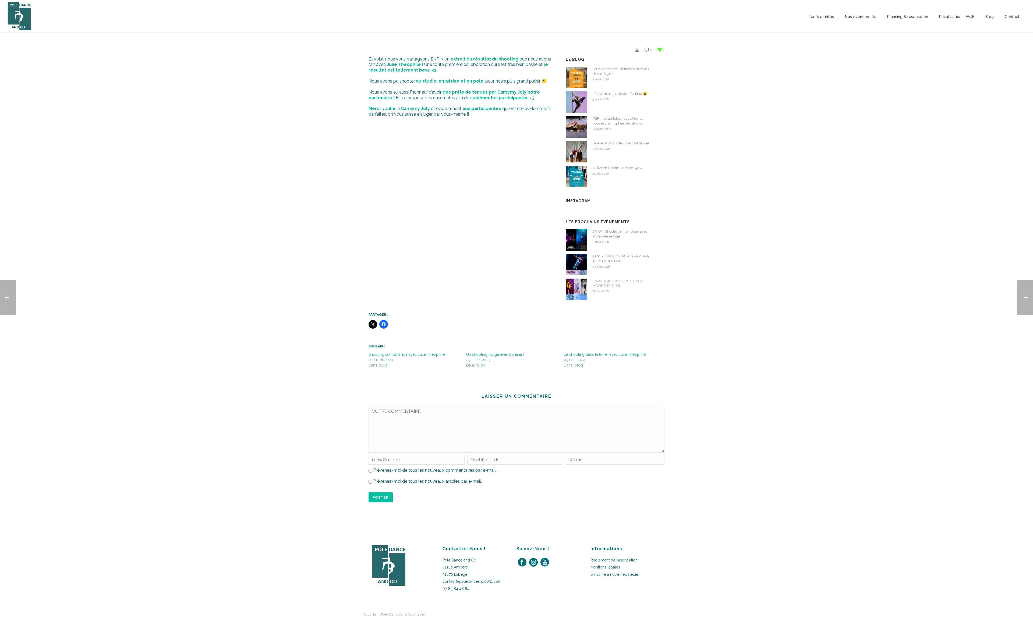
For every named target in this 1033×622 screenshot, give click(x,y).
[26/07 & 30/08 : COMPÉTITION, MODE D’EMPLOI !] (576, 289)
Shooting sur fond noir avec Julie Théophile (407, 354)
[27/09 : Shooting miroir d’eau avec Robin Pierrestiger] (576, 240)
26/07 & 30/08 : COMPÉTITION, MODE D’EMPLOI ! (618, 283)
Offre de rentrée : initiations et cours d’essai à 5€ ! (621, 71)
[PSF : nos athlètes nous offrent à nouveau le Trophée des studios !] (576, 127)
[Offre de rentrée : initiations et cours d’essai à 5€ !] (576, 77)
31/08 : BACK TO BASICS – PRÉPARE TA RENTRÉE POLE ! (622, 258)
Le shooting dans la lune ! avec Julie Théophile (605, 354)
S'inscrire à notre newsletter (614, 574)
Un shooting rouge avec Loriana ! (495, 354)
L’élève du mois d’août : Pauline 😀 (620, 94)
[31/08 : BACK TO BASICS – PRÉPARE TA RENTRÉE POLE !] (576, 264)
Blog (989, 17)
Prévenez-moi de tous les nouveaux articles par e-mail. (427, 481)
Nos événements (860, 17)
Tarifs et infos (821, 17)
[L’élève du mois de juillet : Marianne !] (576, 151)
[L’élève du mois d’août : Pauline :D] (576, 102)
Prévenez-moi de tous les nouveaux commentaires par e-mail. (434, 470)
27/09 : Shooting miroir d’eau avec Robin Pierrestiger (620, 233)
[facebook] (522, 562)
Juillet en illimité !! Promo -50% (617, 168)
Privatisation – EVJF (956, 17)
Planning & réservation (907, 17)
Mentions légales (605, 567)
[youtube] (544, 562)
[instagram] (533, 562)
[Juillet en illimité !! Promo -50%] (576, 176)
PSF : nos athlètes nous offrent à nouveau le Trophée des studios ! (618, 120)
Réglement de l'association (614, 560)
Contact (1012, 17)
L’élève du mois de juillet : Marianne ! (621, 143)
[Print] (637, 49)
